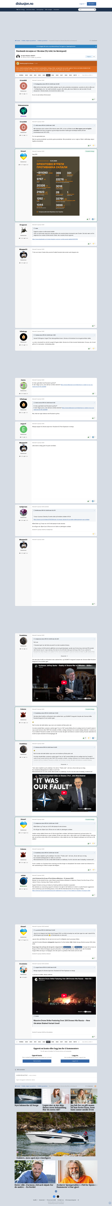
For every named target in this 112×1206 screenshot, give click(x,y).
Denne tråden (88, 9)
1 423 (22, 93)
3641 (35, 75)
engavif (23, 424)
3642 (39, 75)
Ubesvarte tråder (30, 9)
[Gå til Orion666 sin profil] (23, 86)
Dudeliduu (23, 635)
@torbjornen (67, 947)
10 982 (22, 520)
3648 (66, 75)
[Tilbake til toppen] (56, 1191)
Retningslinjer (40, 9)
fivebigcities (38, 84)
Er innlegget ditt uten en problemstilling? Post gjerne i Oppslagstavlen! (56, 46)
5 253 (22, 345)
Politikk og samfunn (36, 57)
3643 (44, 75)
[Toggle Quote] (34, 84)
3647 (61, 75)
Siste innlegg (21, 9)
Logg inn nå (75, 1061)
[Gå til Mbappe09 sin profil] (23, 255)
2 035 (22, 263)
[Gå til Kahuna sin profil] (23, 714)
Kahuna (23, 709)
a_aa (36, 930)
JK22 (36, 125)
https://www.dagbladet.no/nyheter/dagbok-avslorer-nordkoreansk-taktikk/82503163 (55, 239)
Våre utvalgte (48, 9)
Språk (35, 1200)
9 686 (23, 977)
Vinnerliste (56, 9)
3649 (70, 75)
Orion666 (23, 80)
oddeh (23, 875)
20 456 (22, 393)
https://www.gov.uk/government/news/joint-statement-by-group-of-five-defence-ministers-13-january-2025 (61, 890)
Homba (37, 335)
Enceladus (23, 964)
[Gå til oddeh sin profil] (23, 881)
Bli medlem (91, 3)
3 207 (22, 889)
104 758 (22, 164)
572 (22, 437)
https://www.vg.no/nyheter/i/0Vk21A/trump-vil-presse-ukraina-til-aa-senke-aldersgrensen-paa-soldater (61, 519)
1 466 (22, 649)
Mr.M (36, 510)
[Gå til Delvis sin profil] (23, 385)
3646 (57, 75)
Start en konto (37, 1061)
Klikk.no (62, 1202)
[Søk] (95, 9)
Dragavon (23, 225)
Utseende (42, 1200)
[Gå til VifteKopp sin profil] (23, 337)
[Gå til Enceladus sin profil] (23, 969)
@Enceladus (78, 947)
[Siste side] (79, 75)
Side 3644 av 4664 (87, 75)
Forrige (21, 75)
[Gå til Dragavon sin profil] (23, 230)
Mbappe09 (23, 249)
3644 (48, 75)
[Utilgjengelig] (56, 186)
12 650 (22, 722)
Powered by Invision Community (56, 1203)
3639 (26, 75)
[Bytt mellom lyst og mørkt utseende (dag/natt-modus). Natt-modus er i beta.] (78, 1200)
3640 (31, 75)
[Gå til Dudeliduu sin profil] (23, 641)
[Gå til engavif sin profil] (23, 429)
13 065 (22, 238)
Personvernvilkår (51, 1200)
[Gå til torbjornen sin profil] (23, 512)
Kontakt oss (61, 1200)
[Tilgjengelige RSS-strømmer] (95, 1086)
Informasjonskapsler (70, 1200)
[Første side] (17, 75)
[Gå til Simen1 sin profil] (23, 156)
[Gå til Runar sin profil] (17, 63)
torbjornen (23, 507)
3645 (52, 75)
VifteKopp (23, 331)
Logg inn (82, 3)
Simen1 (23, 151)
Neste (75, 75)
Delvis (23, 380)
